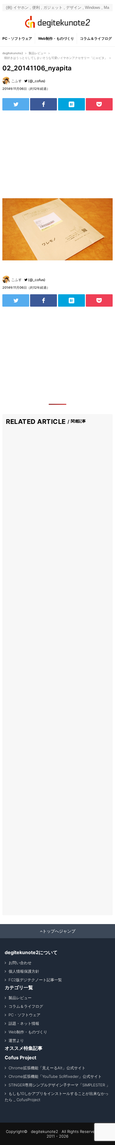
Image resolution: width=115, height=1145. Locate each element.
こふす (16, 81)
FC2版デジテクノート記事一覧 (35, 979)
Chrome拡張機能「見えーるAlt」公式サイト (47, 1067)
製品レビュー (20, 997)
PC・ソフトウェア (17, 38)
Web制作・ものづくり (56, 38)
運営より (16, 1040)
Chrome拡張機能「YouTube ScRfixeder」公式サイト (55, 1076)
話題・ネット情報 (24, 1023)
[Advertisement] (57, 154)
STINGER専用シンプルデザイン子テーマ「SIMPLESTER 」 (59, 1085)
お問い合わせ (20, 962)
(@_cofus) (36, 81)
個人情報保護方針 (24, 971)
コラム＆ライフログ (96, 38)
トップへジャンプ (58, 931)
